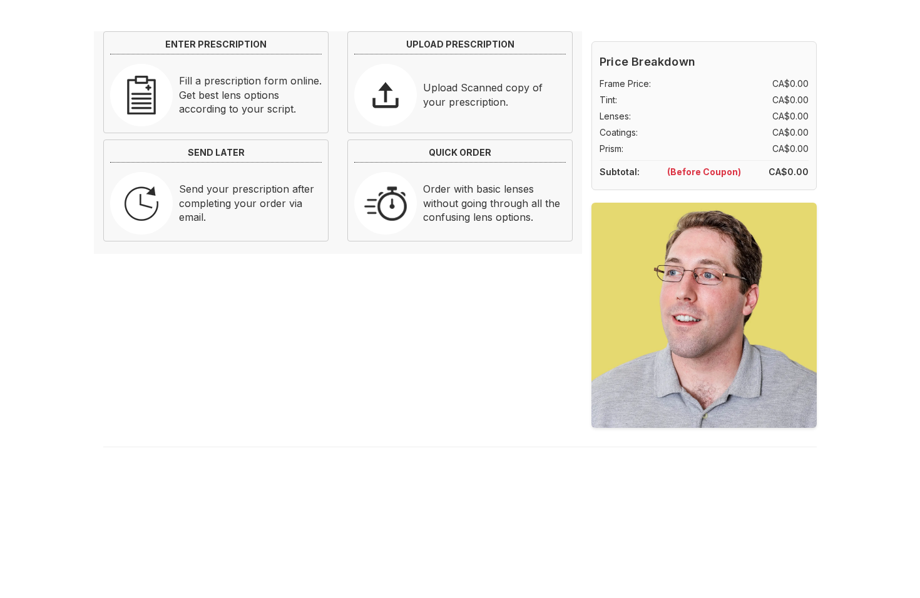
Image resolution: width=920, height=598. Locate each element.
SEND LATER (216, 152)
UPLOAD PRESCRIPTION (460, 44)
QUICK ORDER (460, 152)
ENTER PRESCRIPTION (216, 44)
